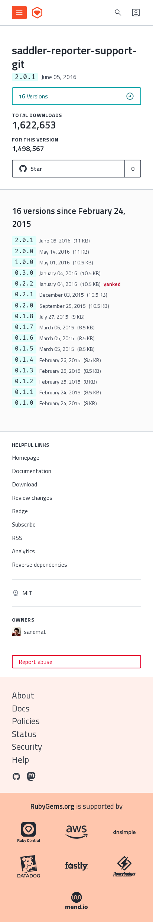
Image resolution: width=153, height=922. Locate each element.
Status (24, 733)
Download (24, 484)
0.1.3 (24, 370)
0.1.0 (24, 403)
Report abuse (35, 661)
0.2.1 (24, 294)
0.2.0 (24, 305)
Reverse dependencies (39, 564)
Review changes (32, 497)
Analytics (23, 551)
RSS (17, 537)
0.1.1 (24, 392)
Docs (21, 708)
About (23, 695)
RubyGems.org (52, 806)
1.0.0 (24, 262)
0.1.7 (24, 327)
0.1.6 (24, 338)
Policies (26, 720)
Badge (20, 510)
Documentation (31, 470)
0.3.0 (24, 273)
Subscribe (24, 524)
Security (27, 746)
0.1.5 (24, 348)
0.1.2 (24, 381)
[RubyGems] (37, 13)
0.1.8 (24, 316)
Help (20, 759)
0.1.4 (24, 360)
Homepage (25, 457)
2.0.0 (24, 251)
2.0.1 (24, 240)
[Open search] (118, 12)
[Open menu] (19, 12)
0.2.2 (24, 283)
